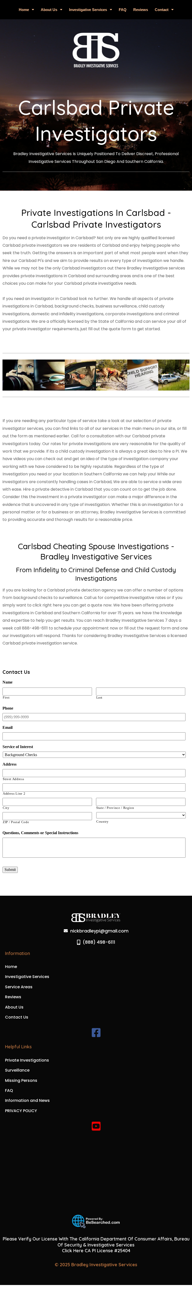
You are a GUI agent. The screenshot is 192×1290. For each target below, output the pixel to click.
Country (102, 821)
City (6, 808)
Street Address (13, 779)
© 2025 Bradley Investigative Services (96, 1264)
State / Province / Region (115, 808)
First (6, 697)
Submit (10, 869)
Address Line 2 (14, 793)
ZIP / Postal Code (16, 822)
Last (99, 697)
